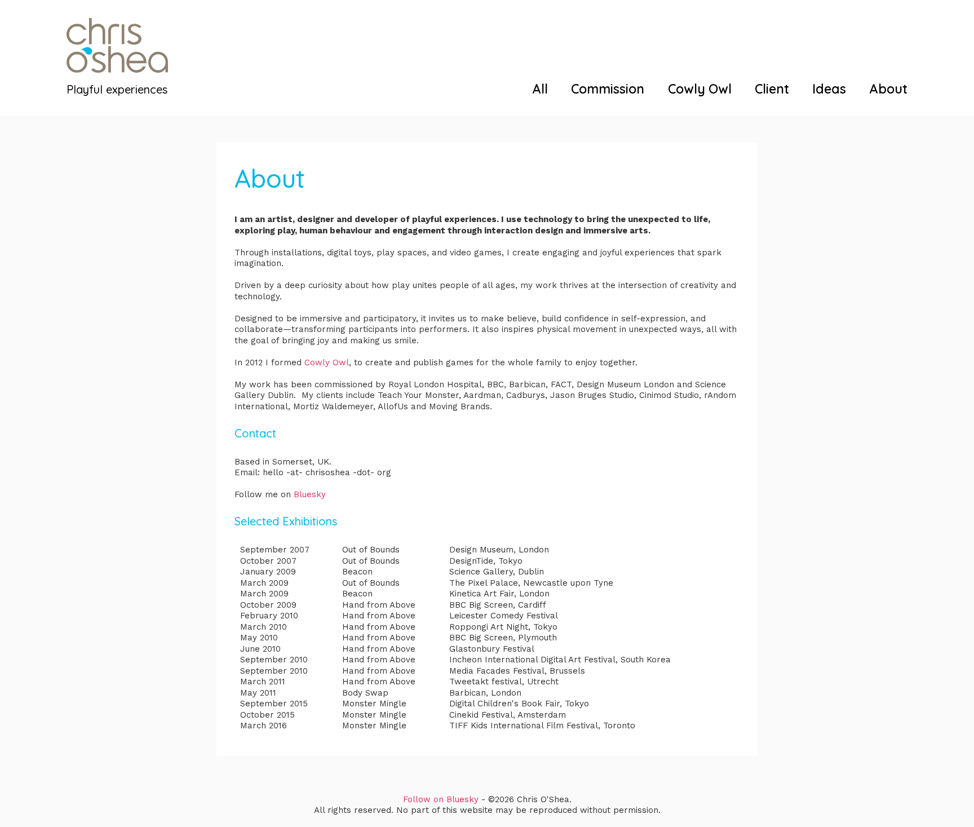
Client (772, 89)
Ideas (829, 89)
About (888, 89)
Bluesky (310, 494)
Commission (607, 89)
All (540, 89)
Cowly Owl (700, 89)
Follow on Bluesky (441, 799)
